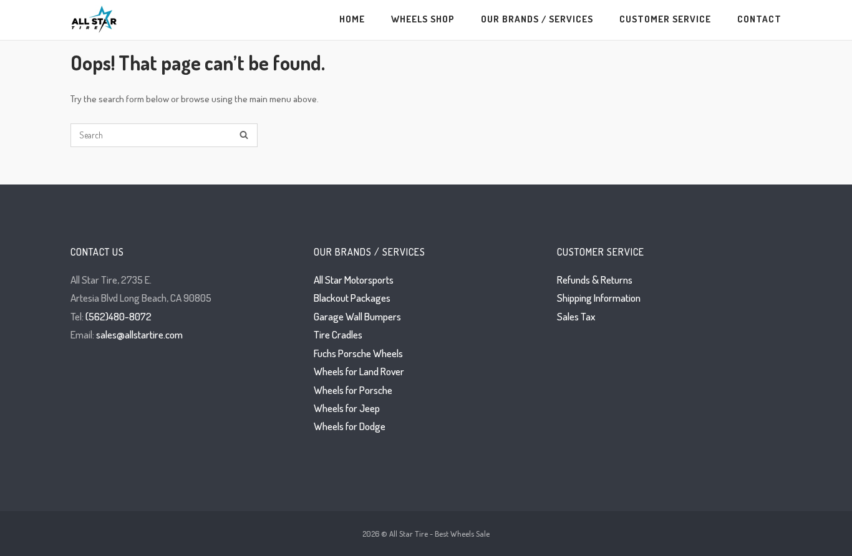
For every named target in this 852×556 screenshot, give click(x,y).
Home (352, 18)
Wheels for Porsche (353, 389)
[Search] (244, 135)
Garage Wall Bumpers (357, 316)
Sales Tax (576, 316)
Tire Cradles (338, 334)
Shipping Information (599, 297)
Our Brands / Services (537, 18)
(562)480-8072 (118, 316)
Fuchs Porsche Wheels (358, 353)
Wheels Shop (423, 18)
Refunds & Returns (594, 279)
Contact (759, 18)
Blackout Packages (352, 297)
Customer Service (665, 18)
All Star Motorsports (354, 279)
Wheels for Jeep (347, 408)
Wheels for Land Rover (359, 371)
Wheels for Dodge (349, 426)
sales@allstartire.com (139, 334)
